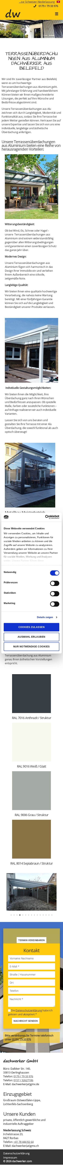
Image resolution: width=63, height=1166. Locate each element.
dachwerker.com (22, 1161)
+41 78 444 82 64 (24, 1142)
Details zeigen (45, 617)
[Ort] (31, 982)
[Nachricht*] (31, 1001)
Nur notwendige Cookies (31, 646)
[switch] (54, 583)
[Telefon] (31, 990)
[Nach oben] (55, 1157)
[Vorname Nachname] (31, 958)
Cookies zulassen (31, 627)
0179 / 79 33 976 (48, 6)
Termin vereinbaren (31, 940)
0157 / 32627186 (23, 1080)
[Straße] (31, 974)
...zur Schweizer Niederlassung (37, 2)
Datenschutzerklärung (29, 1010)
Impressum (10, 1157)
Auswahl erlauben (31, 636)
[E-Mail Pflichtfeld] (31, 966)
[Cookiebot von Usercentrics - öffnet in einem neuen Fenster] (45, 517)
